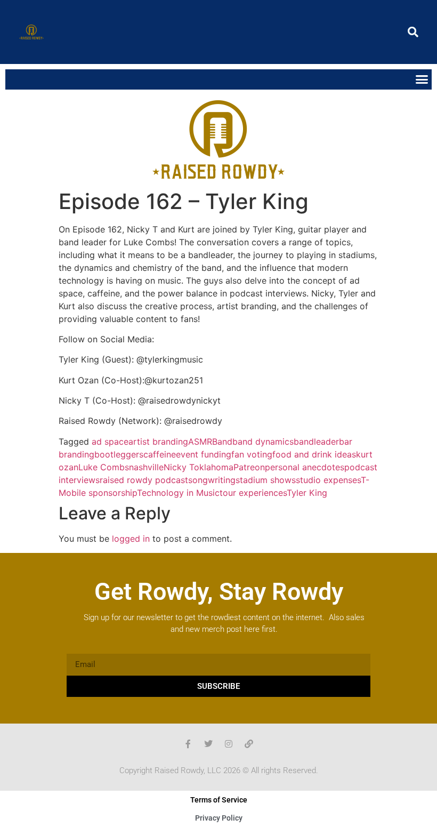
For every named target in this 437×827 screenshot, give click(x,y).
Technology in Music (178, 492)
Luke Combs (103, 467)
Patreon (249, 467)
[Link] (249, 744)
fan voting (251, 454)
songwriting (212, 480)
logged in (131, 538)
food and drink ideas (314, 454)
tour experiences (253, 492)
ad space (110, 441)
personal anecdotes (304, 467)
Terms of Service (218, 800)
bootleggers (118, 454)
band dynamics (263, 441)
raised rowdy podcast (144, 480)
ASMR (200, 441)
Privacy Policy (218, 818)
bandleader (316, 441)
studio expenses (328, 480)
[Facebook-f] (188, 744)
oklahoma (213, 467)
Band (222, 441)
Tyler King (307, 492)
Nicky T (179, 467)
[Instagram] (228, 744)
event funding (203, 454)
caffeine (159, 454)
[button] (413, 32)
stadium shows (266, 480)
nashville (146, 467)
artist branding (158, 441)
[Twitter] (208, 744)
